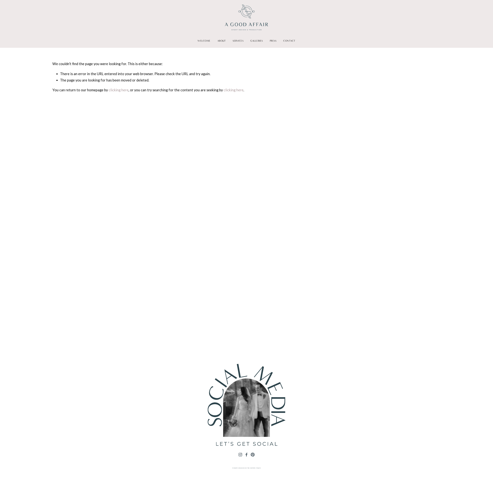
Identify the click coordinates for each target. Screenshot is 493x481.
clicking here (118, 90)
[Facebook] (246, 455)
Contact (289, 40)
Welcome (204, 40)
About (221, 40)
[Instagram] (240, 455)
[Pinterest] (253, 455)
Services (238, 40)
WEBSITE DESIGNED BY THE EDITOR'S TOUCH (246, 468)
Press (273, 40)
